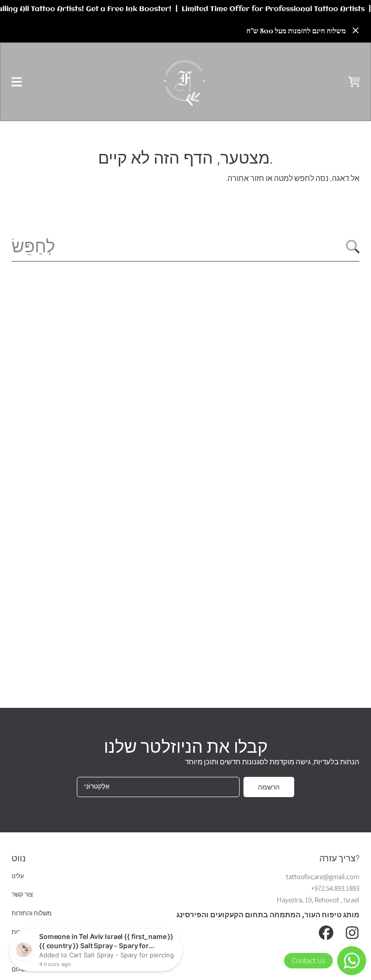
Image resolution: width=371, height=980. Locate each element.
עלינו (18, 876)
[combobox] (185, 247)
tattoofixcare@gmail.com (322, 877)
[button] (17, 82)
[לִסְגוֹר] (355, 30)
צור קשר (22, 894)
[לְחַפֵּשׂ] (352, 246)
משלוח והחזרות (32, 913)
